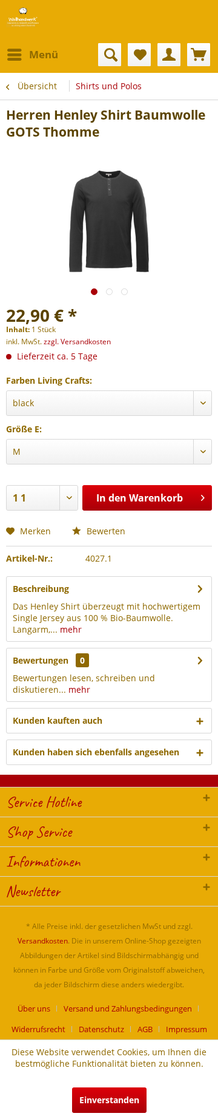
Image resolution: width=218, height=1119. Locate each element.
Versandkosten (43, 941)
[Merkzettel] (139, 55)
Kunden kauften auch (57, 720)
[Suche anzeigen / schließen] (109, 55)
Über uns (34, 1008)
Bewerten (104, 531)
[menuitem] (32, 55)
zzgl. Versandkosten (77, 341)
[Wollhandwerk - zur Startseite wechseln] (23, 16)
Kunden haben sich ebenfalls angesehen (96, 752)
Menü (43, 54)
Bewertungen (40, 660)
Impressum (186, 1029)
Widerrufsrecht (38, 1029)
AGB (145, 1029)
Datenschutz (101, 1029)
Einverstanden (109, 1100)
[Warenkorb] (199, 55)
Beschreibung (41, 588)
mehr (70, 629)
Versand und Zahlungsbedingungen (128, 1008)
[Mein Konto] (169, 55)
